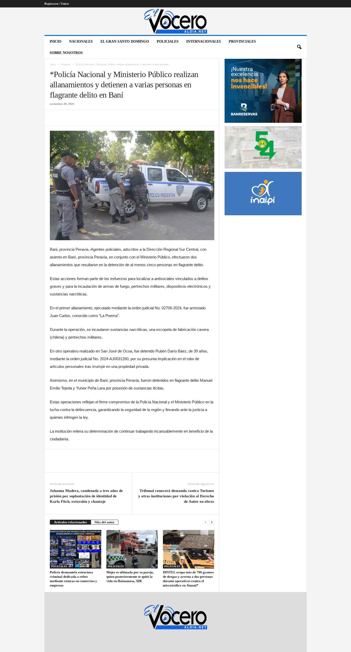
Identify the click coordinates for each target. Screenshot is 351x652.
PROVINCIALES (242, 41)
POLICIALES (168, 41)
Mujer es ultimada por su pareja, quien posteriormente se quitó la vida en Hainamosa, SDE (130, 576)
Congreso (65, 64)
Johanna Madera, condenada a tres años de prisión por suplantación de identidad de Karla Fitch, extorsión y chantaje (86, 496)
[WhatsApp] (90, 118)
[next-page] (211, 522)
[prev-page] (205, 522)
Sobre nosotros (66, 53)
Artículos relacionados (70, 522)
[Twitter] (67, 118)
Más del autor (105, 522)
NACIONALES (81, 41)
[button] (299, 47)
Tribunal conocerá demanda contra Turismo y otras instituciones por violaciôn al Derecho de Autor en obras (176, 496)
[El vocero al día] (175, 21)
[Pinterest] (78, 118)
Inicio (55, 41)
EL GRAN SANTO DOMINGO (124, 41)
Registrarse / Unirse (56, 3)
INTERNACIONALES (203, 41)
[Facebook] (55, 118)
